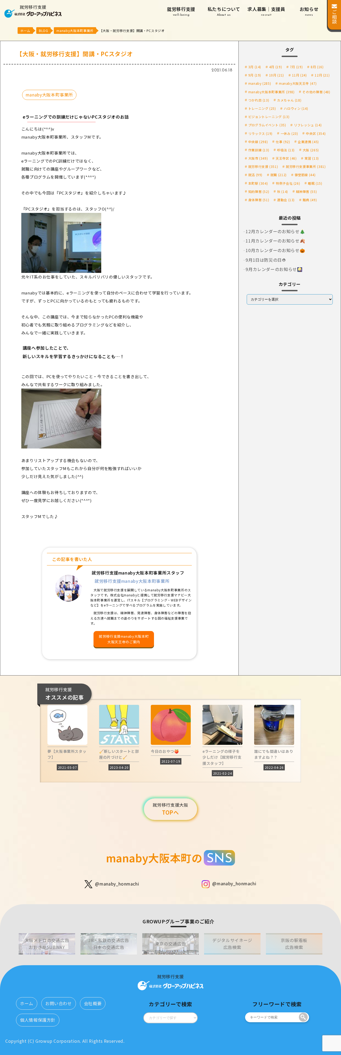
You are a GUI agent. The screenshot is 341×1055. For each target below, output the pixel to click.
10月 (276, 75)
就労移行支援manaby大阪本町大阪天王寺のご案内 (124, 639)
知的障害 (258, 191)
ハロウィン (296, 108)
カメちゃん (289, 100)
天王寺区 (286, 158)
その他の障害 (316, 92)
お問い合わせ (58, 1003)
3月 (254, 66)
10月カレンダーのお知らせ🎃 (275, 250)
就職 (278, 174)
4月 (275, 66)
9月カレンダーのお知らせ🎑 (274, 269)
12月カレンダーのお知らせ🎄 (275, 231)
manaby (259, 83)
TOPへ (170, 809)
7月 (296, 66)
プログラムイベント (267, 125)
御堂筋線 (305, 174)
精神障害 (306, 191)
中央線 (258, 141)
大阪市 (258, 158)
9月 (254, 75)
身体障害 (258, 199)
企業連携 (308, 141)
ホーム (26, 1003)
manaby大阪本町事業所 (49, 94)
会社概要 (93, 1003)
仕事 (283, 141)
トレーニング (262, 108)
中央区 (316, 133)
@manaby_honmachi (117, 883)
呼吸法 (286, 150)
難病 (310, 199)
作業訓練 (258, 150)
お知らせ (309, 11)
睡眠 (315, 183)
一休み (289, 133)
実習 (312, 158)
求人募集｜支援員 (266, 11)
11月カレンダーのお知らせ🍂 (275, 240)
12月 (322, 75)
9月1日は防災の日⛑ (266, 260)
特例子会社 (288, 183)
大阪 (311, 150)
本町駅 (258, 183)
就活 (255, 174)
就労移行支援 (181, 11)
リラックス (260, 133)
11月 (299, 75)
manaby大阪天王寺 (297, 83)
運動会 (286, 199)
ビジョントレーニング (269, 116)
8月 (317, 66)
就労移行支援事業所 (306, 166)
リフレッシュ (308, 125)
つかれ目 (258, 100)
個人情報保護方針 (37, 1020)
